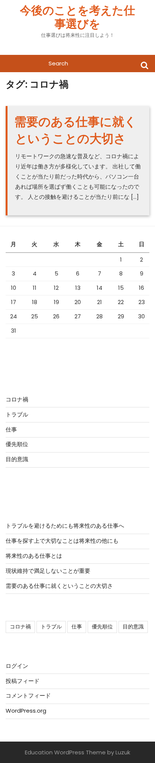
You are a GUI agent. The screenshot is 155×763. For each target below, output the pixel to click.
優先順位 (17, 444)
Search (144, 65)
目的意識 (17, 459)
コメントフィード (28, 695)
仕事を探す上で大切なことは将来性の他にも (62, 541)
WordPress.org (26, 711)
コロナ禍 (17, 399)
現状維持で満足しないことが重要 (48, 571)
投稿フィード (23, 681)
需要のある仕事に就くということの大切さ (75, 130)
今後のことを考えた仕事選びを (77, 17)
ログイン (17, 666)
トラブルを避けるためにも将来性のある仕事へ (65, 526)
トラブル (17, 414)
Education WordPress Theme (65, 752)
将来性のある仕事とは (34, 556)
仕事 (11, 429)
